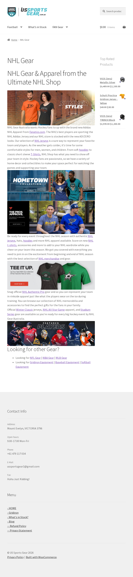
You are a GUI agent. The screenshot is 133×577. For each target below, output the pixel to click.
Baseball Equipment (67, 362)
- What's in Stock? (17, 517)
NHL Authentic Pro (33, 292)
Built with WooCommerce (41, 557)
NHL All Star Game (54, 309)
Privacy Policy (15, 557)
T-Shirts (35, 154)
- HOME (11, 508)
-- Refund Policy (16, 526)
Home (14, 39)
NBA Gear (48, 357)
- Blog (11, 521)
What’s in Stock (37, 27)
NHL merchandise (48, 258)
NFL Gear (35, 357)
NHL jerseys (41, 140)
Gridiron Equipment (41, 362)
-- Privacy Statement (19, 530)
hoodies (83, 149)
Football (12, 27)
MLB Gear (61, 357)
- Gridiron (13, 512)
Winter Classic (24, 309)
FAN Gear (57, 27)
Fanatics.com (37, 132)
